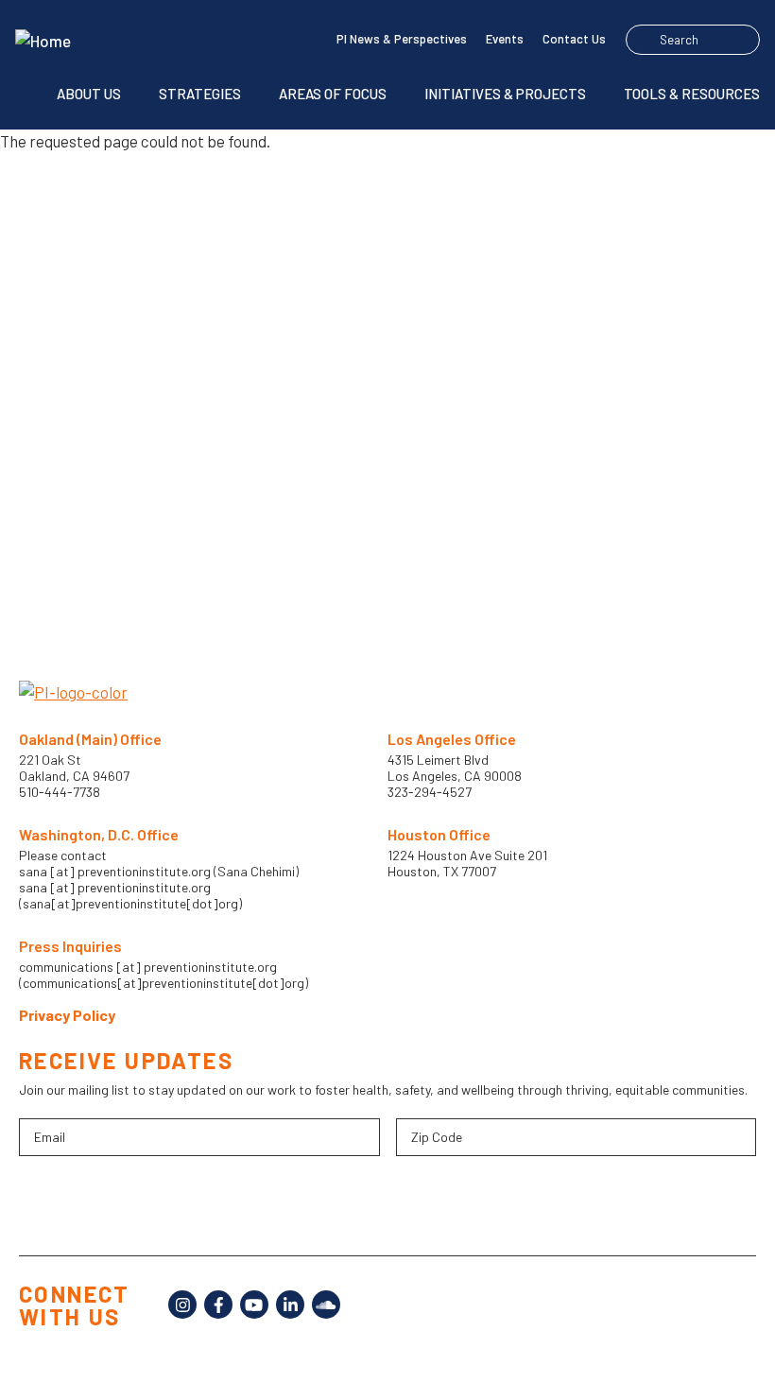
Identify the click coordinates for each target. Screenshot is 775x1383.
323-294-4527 (430, 792)
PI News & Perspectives (401, 38)
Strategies (200, 93)
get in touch (456, 490)
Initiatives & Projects (505, 93)
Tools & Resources (692, 93)
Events (505, 38)
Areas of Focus (333, 93)
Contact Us (574, 38)
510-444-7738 (61, 792)
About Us (89, 93)
